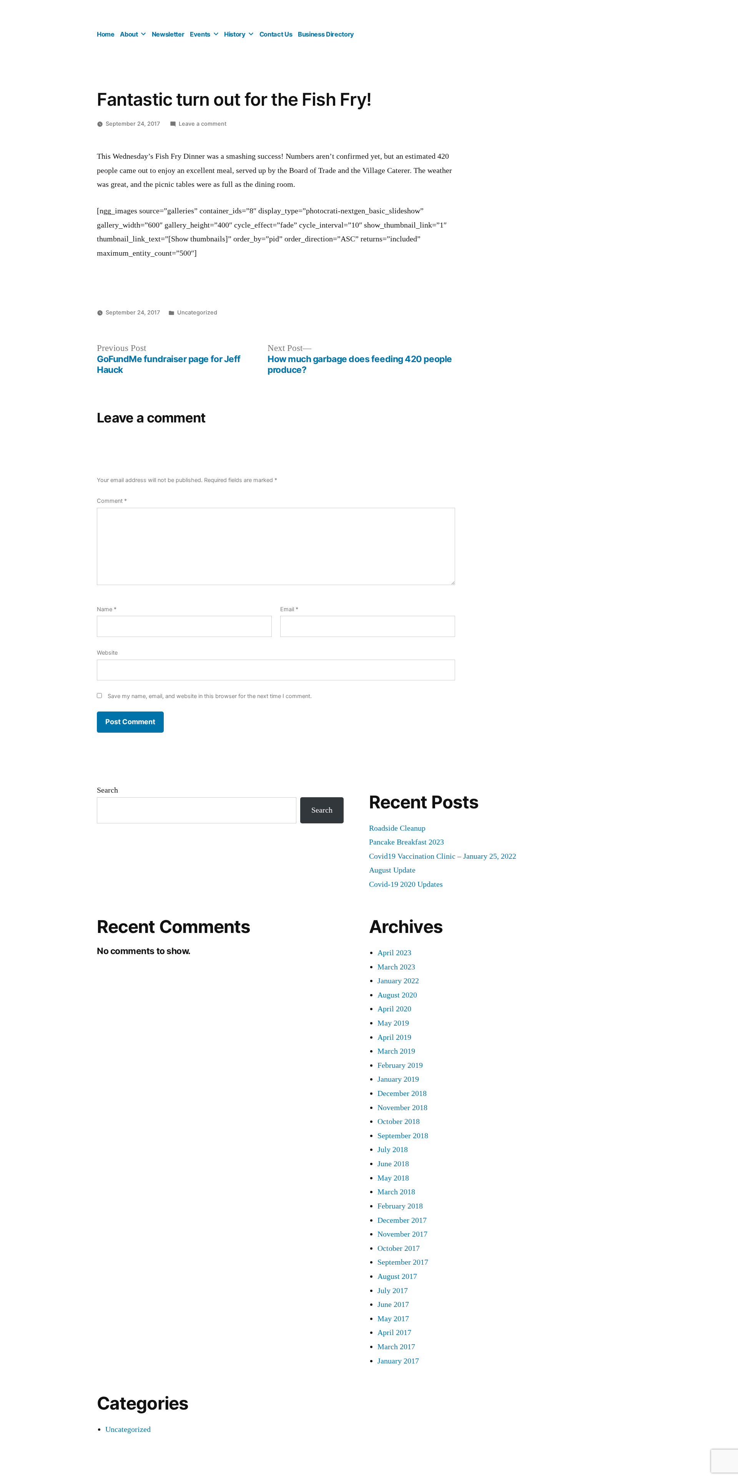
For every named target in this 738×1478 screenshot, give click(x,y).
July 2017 (392, 1290)
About (129, 34)
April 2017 (394, 1332)
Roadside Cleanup (397, 828)
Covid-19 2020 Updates (406, 884)
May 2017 (393, 1318)
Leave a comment (202, 123)
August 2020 (397, 995)
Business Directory (326, 34)
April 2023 (394, 953)
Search (107, 790)
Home (106, 34)
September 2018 (402, 1136)
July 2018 (392, 1149)
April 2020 (394, 1009)
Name (106, 609)
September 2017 (402, 1262)
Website (107, 652)
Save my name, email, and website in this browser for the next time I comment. (210, 696)
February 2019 (400, 1065)
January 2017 (398, 1361)
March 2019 (396, 1051)
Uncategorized (197, 312)
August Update (392, 870)
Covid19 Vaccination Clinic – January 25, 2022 (442, 856)
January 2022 (398, 981)
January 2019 (398, 1079)
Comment (112, 500)
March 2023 (396, 967)
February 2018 (400, 1206)
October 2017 (398, 1248)
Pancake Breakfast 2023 (406, 842)
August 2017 (397, 1276)
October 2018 (398, 1121)
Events (200, 34)
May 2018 (393, 1178)
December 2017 (402, 1220)
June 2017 (393, 1304)
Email (289, 609)
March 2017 (396, 1347)
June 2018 (393, 1164)
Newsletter (168, 34)
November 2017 (402, 1234)
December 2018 (402, 1093)
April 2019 (394, 1037)
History (235, 34)
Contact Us (276, 34)
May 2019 (393, 1023)
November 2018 (402, 1107)
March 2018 (396, 1192)
